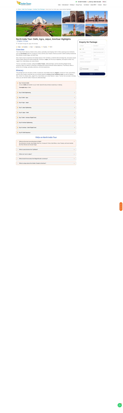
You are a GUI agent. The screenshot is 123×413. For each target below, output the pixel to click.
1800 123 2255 (95, 1)
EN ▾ (105, 1)
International (65, 4)
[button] (80, 49)
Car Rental (86, 4)
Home (19, 9)
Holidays (72, 4)
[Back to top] (117, 408)
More (104, 4)
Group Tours (79, 4)
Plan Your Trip (120, 206)
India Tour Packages (27, 9)
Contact (100, 4)
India (59, 4)
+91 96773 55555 (82, 1)
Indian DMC (93, 4)
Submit (91, 73)
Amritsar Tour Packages (39, 9)
